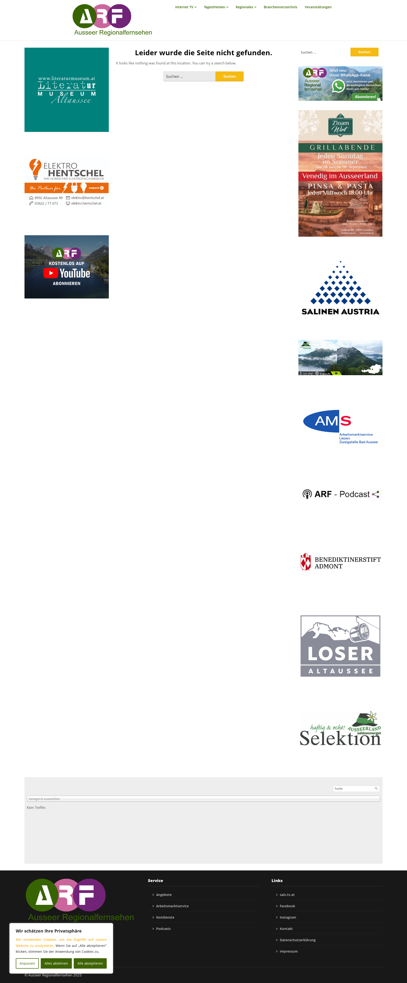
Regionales (244, 7)
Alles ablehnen (56, 963)
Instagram (288, 917)
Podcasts (163, 928)
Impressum (289, 951)
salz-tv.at (287, 894)
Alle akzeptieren (90, 963)
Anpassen (27, 963)
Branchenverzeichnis (280, 7)
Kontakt (286, 928)
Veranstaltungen (318, 7)
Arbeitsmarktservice (172, 906)
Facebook (287, 906)
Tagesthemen (214, 7)
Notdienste (165, 917)
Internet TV (184, 7)
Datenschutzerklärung (298, 940)
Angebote (164, 894)
